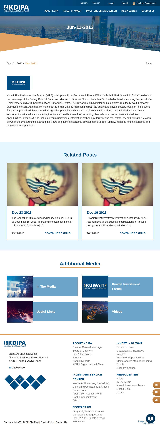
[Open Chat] (150, 418)
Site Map (35, 417)
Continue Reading (59, 233)
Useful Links (45, 311)
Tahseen (93, 3)
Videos (117, 311)
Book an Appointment (143, 3)
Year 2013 (31, 64)
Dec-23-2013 (21, 212)
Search (123, 3)
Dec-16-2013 (96, 212)
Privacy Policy (48, 417)
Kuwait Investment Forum (126, 287)
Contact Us (62, 417)
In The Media (46, 286)
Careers (81, 3)
